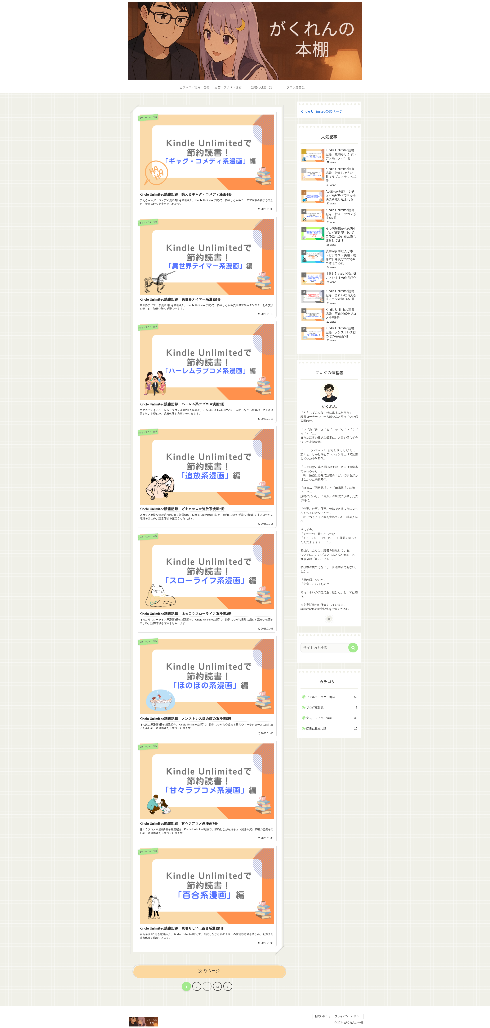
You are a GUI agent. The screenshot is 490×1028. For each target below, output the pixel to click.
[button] (353, 647)
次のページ (209, 970)
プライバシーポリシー (348, 1016)
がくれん (329, 406)
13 (217, 986)
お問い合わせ (323, 1016)
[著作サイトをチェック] (329, 618)
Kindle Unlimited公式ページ (322, 111)
